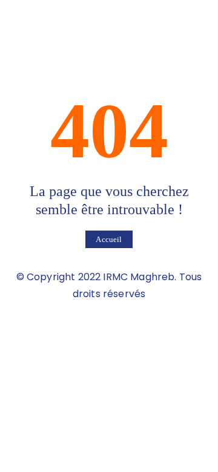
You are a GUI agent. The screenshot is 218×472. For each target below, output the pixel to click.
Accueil (109, 239)
